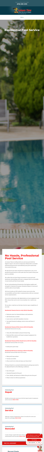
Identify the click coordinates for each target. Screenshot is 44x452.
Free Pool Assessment (10, 443)
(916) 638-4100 (22, 4)
